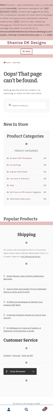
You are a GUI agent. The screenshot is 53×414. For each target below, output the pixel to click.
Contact (7, 355)
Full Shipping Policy (30, 256)
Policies (16, 355)
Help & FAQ (27, 355)
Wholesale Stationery (20, 199)
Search (26, 409)
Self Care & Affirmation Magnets (25, 192)
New (12, 185)
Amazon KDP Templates (21, 158)
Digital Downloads (18, 171)
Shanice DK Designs (26, 42)
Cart (40, 407)
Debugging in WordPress (12, 25)
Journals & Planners (19, 178)
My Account (9, 409)
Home (8, 63)
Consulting (15, 165)
